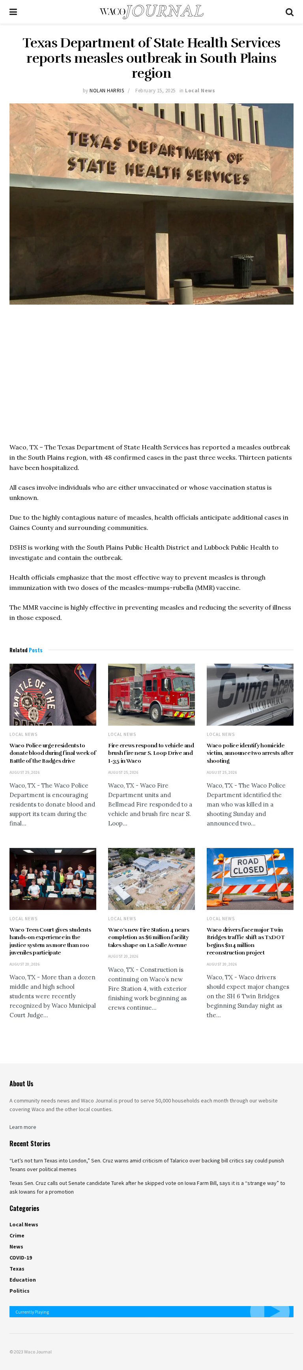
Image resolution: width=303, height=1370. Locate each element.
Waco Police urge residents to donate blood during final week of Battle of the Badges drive (52, 753)
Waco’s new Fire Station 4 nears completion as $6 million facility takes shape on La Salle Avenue (148, 937)
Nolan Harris (107, 90)
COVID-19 (20, 1257)
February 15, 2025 (155, 90)
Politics (19, 1290)
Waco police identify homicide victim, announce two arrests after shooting (250, 753)
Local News (200, 90)
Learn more (22, 1126)
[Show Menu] (13, 12)
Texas (16, 1268)
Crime (16, 1235)
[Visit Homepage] (151, 12)
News (16, 1246)
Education (22, 1279)
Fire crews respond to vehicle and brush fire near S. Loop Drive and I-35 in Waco (151, 753)
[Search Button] (290, 12)
